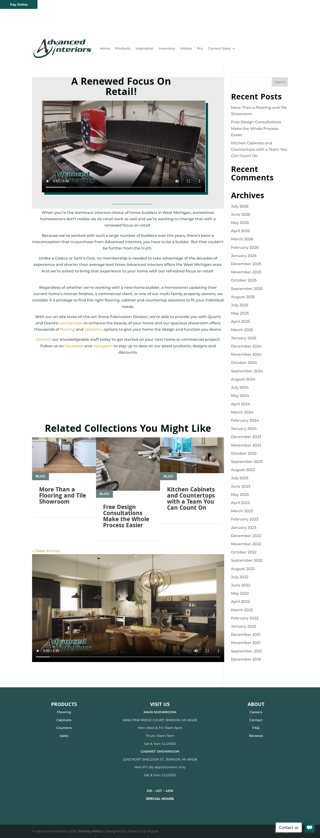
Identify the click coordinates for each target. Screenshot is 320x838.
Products (122, 48)
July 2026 (240, 206)
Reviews (256, 736)
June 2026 (240, 214)
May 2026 (240, 222)
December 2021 (245, 634)
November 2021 (245, 642)
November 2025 (246, 272)
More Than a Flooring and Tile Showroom (62, 496)
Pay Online (19, 4)
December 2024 (246, 346)
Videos (186, 48)
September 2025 (247, 288)
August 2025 (243, 297)
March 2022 (242, 610)
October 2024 (244, 362)
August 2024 (243, 379)
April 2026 (240, 231)
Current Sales (219, 48)
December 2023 (246, 437)
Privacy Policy (90, 831)
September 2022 (247, 560)
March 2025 (242, 330)
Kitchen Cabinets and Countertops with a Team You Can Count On (191, 499)
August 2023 (243, 470)
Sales (64, 736)
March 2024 (242, 412)
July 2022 (239, 577)
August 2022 (243, 569)
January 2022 (243, 626)
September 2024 (247, 371)
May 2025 (240, 313)
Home (105, 48)
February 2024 (245, 420)
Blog (40, 476)
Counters (64, 728)
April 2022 (240, 601)
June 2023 (240, 486)
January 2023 (243, 527)
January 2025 (243, 338)
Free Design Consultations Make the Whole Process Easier (126, 517)
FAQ (256, 728)
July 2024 (240, 387)
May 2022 (240, 593)
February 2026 (245, 247)
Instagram (103, 346)
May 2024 (240, 395)
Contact (43, 339)
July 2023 (239, 478)
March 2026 (242, 239)
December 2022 (246, 536)
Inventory (167, 48)
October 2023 (244, 453)
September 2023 (247, 461)
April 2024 (240, 404)
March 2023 (242, 511)
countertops (71, 323)
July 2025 (239, 305)
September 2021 (246, 651)
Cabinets (63, 720)
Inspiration (145, 48)
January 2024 (244, 428)
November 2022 (246, 544)
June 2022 (240, 585)
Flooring (64, 712)
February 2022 (244, 618)
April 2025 (240, 321)
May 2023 (240, 494)
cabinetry (93, 329)
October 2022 (244, 552)
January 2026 (244, 255)
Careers (255, 712)
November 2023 (246, 445)
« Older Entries (46, 551)
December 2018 (246, 659)
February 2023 (244, 519)
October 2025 (244, 280)
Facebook (74, 346)
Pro (200, 48)
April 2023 (240, 503)
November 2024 (246, 354)
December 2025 (246, 264)
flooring (67, 329)
